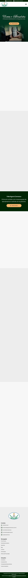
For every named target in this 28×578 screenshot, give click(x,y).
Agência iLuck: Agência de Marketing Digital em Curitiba (17, 576)
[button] (26, 4)
